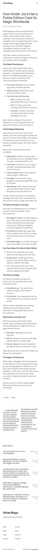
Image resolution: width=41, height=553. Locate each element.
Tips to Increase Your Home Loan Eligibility (14, 452)
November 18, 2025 (35, 486)
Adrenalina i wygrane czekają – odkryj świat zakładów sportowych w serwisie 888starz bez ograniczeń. (16, 486)
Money (13, 397)
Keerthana (12, 26)
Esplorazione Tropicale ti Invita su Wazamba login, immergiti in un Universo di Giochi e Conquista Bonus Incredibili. (16, 498)
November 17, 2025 (35, 497)
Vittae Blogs (8, 3)
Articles (19, 26)
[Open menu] (37, 3)
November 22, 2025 (35, 461)
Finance (6, 397)
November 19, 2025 (35, 473)
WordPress (35, 549)
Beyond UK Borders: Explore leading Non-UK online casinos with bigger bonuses (15, 461)
